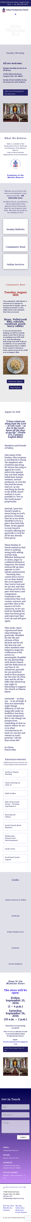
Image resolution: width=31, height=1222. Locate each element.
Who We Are (7, 1208)
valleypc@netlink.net (11, 1150)
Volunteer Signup (15, 381)
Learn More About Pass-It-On (14, 1049)
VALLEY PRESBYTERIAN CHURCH (17, 1217)
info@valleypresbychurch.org (13, 1198)
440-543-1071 (22, 4)
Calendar (6, 1210)
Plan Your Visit (8, 1205)
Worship (19, 1205)
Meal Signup (15, 387)
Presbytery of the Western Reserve (15, 176)
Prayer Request (21, 1212)
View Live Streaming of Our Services (14, 92)
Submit (23, 1137)
